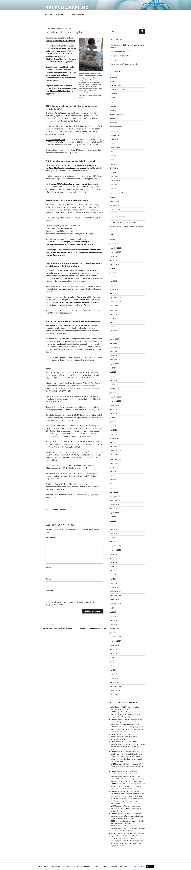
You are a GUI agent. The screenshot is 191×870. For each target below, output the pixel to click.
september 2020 (116, 508)
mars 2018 (113, 624)
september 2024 (115, 310)
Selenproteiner (115, 180)
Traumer (113, 197)
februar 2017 (114, 678)
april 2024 (113, 331)
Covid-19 (113, 98)
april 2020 (113, 529)
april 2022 (113, 430)
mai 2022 (113, 426)
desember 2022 (115, 397)
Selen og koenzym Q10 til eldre (125, 222)
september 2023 (115, 360)
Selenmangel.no (67, 7)
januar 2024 (114, 343)
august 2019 (114, 562)
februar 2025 (114, 289)
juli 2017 (112, 657)
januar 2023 (114, 393)
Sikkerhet (113, 189)
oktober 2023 (114, 355)
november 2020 (115, 500)
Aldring (112, 81)
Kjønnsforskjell (115, 147)
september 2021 (115, 459)
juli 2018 (113, 608)
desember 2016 (115, 686)
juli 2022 (113, 418)
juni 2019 (113, 571)
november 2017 (115, 641)
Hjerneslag (113, 122)
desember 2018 (115, 591)
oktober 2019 (114, 554)
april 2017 (113, 670)
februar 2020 (114, 537)
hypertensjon (114, 131)
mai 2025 (113, 277)
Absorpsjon (113, 77)
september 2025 (115, 260)
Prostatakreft (114, 172)
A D (111, 222)
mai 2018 (113, 616)
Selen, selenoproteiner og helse (120, 52)
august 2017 (114, 653)
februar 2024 (114, 339)
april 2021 (113, 480)
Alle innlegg (60, 14)
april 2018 (113, 620)
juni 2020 (113, 521)
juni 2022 (113, 422)
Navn (48, 567)
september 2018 (115, 604)
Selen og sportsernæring (118, 60)
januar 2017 (114, 682)
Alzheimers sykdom (116, 85)
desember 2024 (115, 297)
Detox (112, 102)
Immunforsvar (115, 135)
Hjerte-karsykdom (116, 127)
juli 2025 (113, 269)
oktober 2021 (114, 455)
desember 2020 (115, 496)
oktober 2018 (114, 600)
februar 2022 (114, 438)
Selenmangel (114, 176)
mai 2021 (113, 475)
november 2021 (115, 451)
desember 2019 (115, 546)
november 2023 (115, 351)
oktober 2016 (114, 695)
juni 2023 (113, 372)
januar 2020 (114, 542)
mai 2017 (113, 666)
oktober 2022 (114, 405)
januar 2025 (114, 293)
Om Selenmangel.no (76, 14)
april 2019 (113, 579)
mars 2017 (113, 674)
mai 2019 (113, 575)
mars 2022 (113, 434)
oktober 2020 (114, 504)
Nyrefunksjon (114, 168)
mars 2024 (113, 335)
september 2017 (115, 649)
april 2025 (113, 281)
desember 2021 (115, 446)
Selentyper (113, 185)
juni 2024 (113, 322)
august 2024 (114, 314)
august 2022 (114, 413)
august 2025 (114, 264)
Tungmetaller (114, 201)
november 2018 (115, 595)
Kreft (111, 151)
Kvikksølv (113, 156)
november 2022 (115, 401)
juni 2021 (113, 471)
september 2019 (115, 558)
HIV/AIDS (113, 118)
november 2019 (115, 550)
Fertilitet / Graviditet (59, 509)
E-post (49, 579)
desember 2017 (115, 637)
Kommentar (51, 537)
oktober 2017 (114, 645)
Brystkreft (113, 94)
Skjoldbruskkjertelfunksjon (119, 193)
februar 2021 (114, 488)
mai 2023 (113, 376)
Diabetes (113, 106)
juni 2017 (113, 662)
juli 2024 (113, 318)
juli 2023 (113, 368)
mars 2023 (113, 384)
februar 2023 (114, 389)
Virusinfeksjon (115, 209)
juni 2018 (113, 612)
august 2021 (114, 463)
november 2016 (115, 691)
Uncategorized (115, 205)
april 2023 (113, 380)
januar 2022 (114, 442)
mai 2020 (113, 525)
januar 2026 (114, 244)
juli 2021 (112, 467)
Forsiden (48, 14)
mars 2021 (113, 484)
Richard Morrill (66, 29)
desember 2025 (115, 248)
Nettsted (49, 591)
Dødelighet (113, 110)
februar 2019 (114, 587)
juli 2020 (113, 517)
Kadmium (113, 143)
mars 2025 (113, 285)
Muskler (112, 164)
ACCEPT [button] (150, 866)
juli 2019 (113, 566)
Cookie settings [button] (137, 866)
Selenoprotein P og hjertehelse (120, 56)
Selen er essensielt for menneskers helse (124, 64)
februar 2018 (114, 629)
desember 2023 (115, 347)
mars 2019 (113, 583)
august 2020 (114, 513)
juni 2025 (113, 273)
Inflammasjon (114, 139)
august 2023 (114, 364)
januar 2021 (114, 492)
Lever (112, 160)
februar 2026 (114, 240)
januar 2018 (114, 633)
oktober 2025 (114, 256)
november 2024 (115, 302)
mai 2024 (113, 326)
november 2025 (115, 252)
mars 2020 (113, 533)
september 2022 (115, 409)
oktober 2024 (114, 306)
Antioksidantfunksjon (117, 89)
